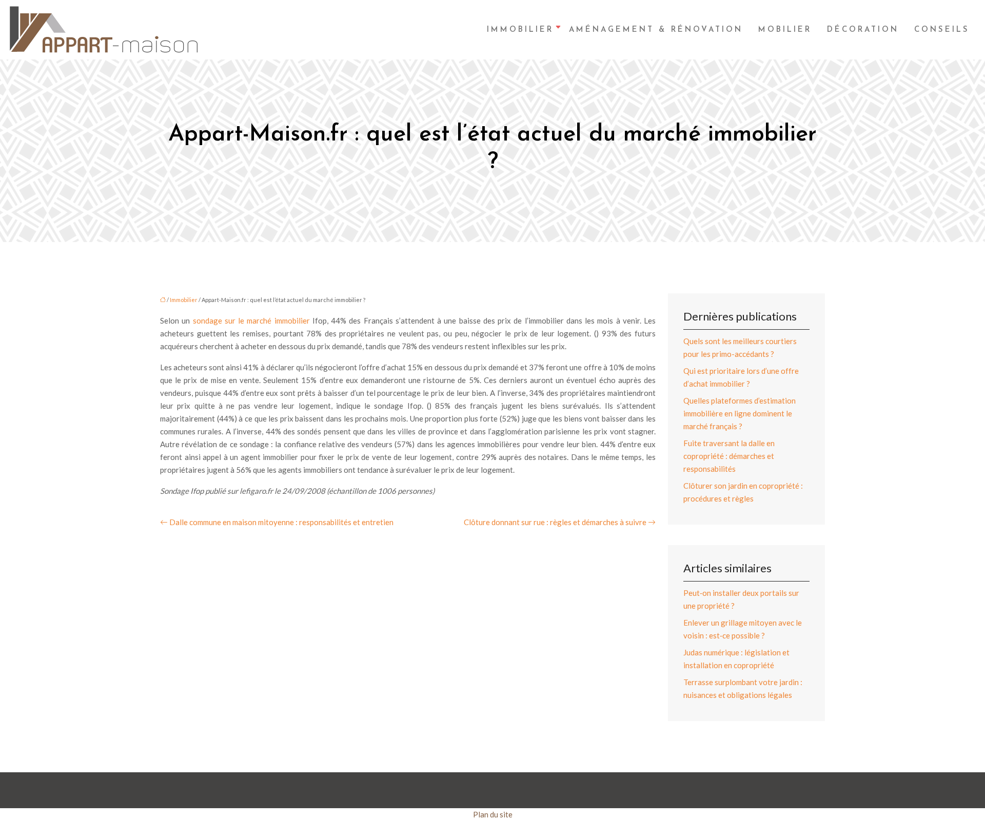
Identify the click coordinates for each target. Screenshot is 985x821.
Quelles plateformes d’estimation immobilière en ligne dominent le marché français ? (739, 413)
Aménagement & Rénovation (656, 30)
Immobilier (520, 30)
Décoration (863, 30)
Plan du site (493, 814)
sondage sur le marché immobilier (251, 320)
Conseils (942, 30)
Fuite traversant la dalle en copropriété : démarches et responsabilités (729, 455)
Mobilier (785, 30)
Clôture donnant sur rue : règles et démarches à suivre (555, 522)
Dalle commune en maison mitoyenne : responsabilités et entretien (281, 522)
